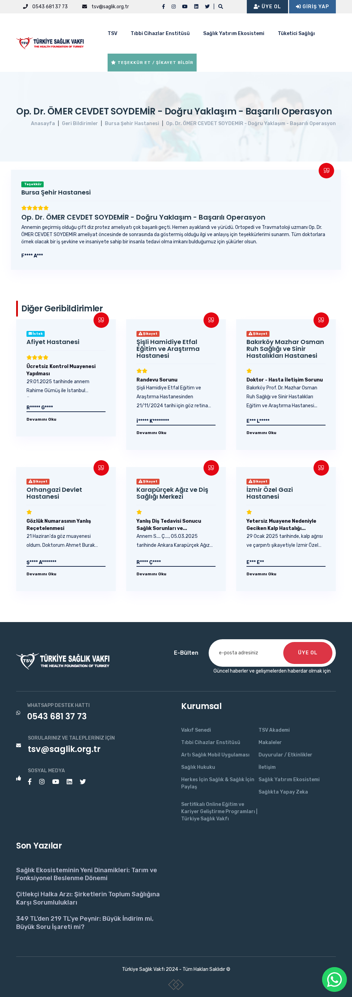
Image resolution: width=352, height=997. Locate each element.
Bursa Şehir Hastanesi (132, 123)
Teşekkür (32, 184)
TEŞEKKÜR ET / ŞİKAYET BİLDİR (154, 62)
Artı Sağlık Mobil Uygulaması (215, 755)
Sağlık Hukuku (198, 767)
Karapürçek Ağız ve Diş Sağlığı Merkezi (172, 493)
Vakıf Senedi (196, 730)
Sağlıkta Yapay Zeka (283, 792)
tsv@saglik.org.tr (109, 7)
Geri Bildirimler (80, 123)
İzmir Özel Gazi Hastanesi (269, 493)
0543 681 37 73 (49, 7)
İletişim (267, 767)
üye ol (308, 653)
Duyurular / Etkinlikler (285, 755)
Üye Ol (270, 7)
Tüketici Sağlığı (296, 33)
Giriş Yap (315, 7)
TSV (112, 33)
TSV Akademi (274, 730)
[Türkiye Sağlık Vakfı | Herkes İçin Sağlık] (52, 42)
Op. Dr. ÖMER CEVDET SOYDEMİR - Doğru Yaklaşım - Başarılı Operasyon (251, 123)
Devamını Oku (41, 419)
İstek (37, 334)
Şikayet (149, 334)
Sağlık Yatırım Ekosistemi (233, 33)
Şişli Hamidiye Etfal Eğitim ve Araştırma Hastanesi (168, 348)
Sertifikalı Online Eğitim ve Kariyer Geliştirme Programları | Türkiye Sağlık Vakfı (219, 811)
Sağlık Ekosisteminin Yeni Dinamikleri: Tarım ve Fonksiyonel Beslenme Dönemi (86, 874)
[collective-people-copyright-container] (176, 986)
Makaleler (270, 742)
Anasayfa (43, 123)
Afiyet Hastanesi (52, 341)
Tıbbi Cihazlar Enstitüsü (160, 33)
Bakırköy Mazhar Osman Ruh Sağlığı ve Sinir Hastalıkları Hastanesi (285, 348)
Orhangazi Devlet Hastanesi (54, 493)
